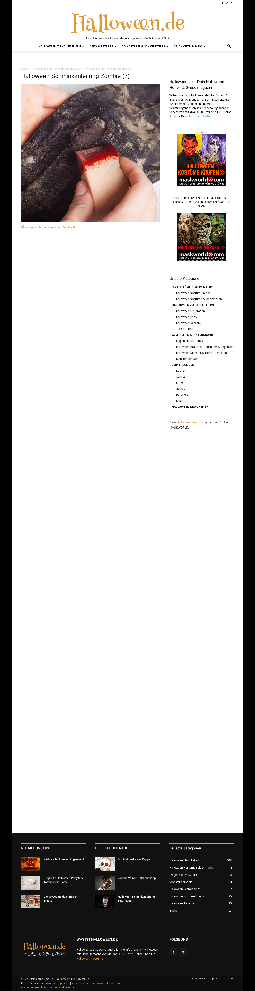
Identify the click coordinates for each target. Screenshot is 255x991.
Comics (180, 376)
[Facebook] (222, 3)
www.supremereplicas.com (36, 987)
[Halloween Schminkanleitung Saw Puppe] (105, 901)
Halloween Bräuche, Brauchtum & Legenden (204, 347)
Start (24, 68)
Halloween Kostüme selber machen (199, 299)
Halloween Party (186, 317)
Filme (179, 382)
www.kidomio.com (64, 987)
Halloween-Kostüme (90, 958)
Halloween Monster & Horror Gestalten (201, 353)
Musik (179, 400)
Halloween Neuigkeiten (190, 406)
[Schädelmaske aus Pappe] (105, 864)
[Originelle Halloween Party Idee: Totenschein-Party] (30, 883)
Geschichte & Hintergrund (192, 335)
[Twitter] (231, 3)
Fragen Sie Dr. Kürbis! (189, 341)
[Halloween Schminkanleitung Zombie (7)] (90, 221)
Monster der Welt (187, 359)
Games (180, 388)
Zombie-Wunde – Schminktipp (137, 878)
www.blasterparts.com (109, 983)
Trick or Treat (184, 329)
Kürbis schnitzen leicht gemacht (64, 859)
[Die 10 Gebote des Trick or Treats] (30, 901)
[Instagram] (227, 3)
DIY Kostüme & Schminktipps (193, 287)
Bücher (180, 370)
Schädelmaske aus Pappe (134, 859)
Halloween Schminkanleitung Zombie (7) (55, 68)
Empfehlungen (183, 364)
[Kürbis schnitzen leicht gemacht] (30, 864)
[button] (229, 46)
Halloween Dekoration (190, 311)
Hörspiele (182, 394)
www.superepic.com (57, 983)
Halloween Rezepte (188, 323)
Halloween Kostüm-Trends (193, 293)
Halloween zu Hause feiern (193, 305)
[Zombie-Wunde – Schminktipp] (105, 883)
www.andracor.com (83, 983)
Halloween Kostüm (200, 116)
